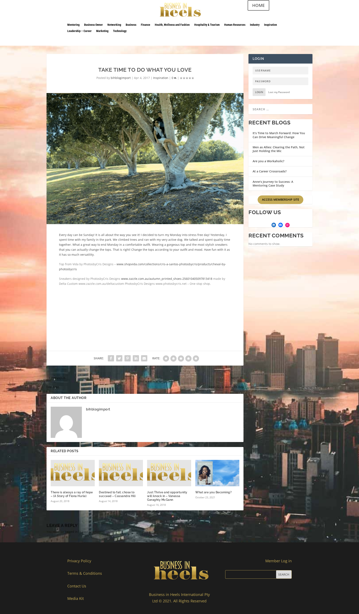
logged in (71, 532)
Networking (114, 24)
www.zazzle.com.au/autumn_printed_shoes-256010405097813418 (167, 279)
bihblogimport (121, 78)
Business (131, 24)
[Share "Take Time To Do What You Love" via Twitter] (119, 358)
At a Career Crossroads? (269, 171)
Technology (120, 31)
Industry (254, 24)
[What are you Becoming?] (217, 473)
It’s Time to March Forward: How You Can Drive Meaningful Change (279, 135)
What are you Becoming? (213, 492)
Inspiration (270, 24)
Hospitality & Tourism (207, 24)
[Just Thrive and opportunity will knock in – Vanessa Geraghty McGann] (169, 473)
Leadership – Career (79, 31)
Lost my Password (279, 92)
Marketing (102, 31)
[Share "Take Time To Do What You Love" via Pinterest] (127, 358)
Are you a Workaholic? (268, 161)
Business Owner (93, 24)
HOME (258, 5)
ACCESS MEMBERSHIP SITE (280, 199)
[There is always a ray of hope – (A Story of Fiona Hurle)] (73, 473)
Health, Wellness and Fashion (172, 24)
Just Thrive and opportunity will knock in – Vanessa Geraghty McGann (167, 496)
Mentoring (73, 24)
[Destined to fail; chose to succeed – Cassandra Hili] (121, 473)
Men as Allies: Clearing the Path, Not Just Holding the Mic (279, 149)
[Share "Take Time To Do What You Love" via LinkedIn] (136, 358)
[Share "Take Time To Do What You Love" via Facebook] (111, 358)
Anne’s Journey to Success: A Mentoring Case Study (273, 183)
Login (259, 92)
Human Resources (234, 24)
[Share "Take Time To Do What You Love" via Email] (144, 358)
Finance (145, 24)
